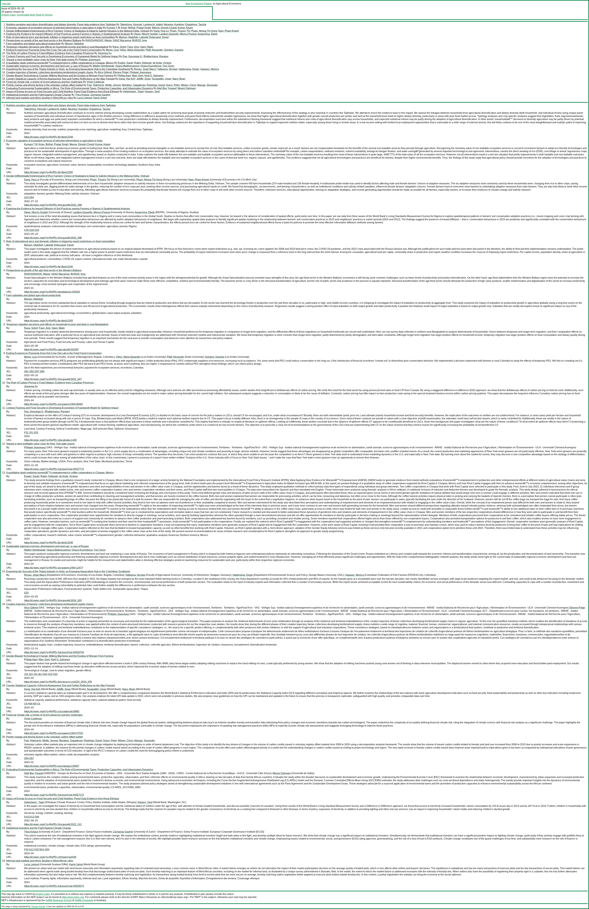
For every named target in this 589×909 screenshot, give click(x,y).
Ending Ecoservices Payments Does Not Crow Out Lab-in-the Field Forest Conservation (54, 50)
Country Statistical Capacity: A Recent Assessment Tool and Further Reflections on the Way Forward (60, 79)
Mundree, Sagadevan (134, 85)
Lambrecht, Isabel (153, 24)
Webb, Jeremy (113, 85)
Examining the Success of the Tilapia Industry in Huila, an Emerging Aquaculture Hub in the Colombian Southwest (68, 69)
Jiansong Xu (105, 53)
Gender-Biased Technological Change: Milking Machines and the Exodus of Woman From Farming (59, 75)
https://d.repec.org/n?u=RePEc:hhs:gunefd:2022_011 (53, 824)
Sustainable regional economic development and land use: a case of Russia (47, 66)
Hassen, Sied (152, 91)
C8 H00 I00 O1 (32, 703)
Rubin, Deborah (143, 63)
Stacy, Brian (178, 79)
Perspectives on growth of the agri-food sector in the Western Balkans (43, 40)
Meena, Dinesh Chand (164, 27)
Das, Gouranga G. (132, 56)
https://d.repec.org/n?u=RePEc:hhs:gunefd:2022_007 (53, 379)
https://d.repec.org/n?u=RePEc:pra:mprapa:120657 (51, 766)
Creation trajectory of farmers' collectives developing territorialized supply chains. (50, 72)
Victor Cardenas (95, 82)
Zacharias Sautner (100, 94)
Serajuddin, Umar (161, 79)
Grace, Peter (173, 85)
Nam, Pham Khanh (228, 31)
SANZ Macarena (122, 40)
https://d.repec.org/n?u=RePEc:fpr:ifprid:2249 (48, 137)
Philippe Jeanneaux (89, 59)
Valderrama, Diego (189, 69)
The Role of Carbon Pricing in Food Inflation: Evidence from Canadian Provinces (50, 53)
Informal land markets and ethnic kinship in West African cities (39, 98)
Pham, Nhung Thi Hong (204, 31)
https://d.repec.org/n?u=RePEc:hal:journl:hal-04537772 (54, 469)
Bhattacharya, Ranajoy (156, 56)
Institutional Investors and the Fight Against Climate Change (38, 94)
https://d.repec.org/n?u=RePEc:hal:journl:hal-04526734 (54, 652)
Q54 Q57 (29, 758)
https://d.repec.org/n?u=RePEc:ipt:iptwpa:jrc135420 (52, 292)
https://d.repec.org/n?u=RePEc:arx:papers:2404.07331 (53, 733)
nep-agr (6, 3)
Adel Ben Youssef (166, 88)
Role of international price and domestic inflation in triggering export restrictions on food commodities (60, 37)
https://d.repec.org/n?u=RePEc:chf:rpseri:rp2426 (50, 857)
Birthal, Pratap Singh (139, 27)
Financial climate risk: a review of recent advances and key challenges (44, 82)
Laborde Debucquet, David (154, 37)
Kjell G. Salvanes (153, 75)
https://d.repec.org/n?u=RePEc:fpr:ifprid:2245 (48, 320)
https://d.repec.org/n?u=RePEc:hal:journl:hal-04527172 (54, 795)
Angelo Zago (8, 15)
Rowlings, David (156, 85)
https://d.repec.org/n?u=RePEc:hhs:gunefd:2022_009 (53, 205)
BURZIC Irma (139, 40)
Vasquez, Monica (209, 69)
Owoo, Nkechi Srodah (146, 34)
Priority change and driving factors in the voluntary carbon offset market (44, 85)
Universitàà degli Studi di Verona (34, 15)
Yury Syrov (168, 66)
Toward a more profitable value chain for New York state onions (40, 59)
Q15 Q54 (29, 197)
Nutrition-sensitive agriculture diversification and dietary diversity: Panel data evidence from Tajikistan (61, 24)
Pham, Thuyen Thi (180, 31)
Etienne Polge (120, 72)
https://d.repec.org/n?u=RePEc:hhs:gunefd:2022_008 (53, 237)
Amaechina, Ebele (207, 34)
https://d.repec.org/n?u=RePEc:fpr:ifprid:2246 (48, 266)
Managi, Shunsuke (207, 85)
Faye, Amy (133, 47)
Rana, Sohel (119, 47)
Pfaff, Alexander (154, 50)
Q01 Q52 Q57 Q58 (34, 371)
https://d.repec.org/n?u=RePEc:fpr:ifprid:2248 (48, 542)
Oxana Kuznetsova (151, 66)
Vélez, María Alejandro (132, 50)
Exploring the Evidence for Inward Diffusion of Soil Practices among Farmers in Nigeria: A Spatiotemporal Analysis (68, 34)
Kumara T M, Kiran (117, 27)
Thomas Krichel (38, 906)
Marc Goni (137, 75)
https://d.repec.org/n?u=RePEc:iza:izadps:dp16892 (51, 711)
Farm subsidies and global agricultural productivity (33, 43)
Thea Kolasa (82, 94)
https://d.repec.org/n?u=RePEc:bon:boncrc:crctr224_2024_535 (58, 681)
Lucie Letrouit (84, 98)
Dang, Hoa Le (161, 31)
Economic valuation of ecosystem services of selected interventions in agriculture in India (54, 27)
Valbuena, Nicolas (167, 69)
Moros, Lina (112, 50)
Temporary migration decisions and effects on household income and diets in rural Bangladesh (57, 47)
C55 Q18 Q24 (31, 230)
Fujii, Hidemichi (95, 85)
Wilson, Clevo (188, 85)
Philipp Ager (124, 75)
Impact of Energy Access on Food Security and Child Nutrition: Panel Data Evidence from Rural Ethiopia (62, 91)
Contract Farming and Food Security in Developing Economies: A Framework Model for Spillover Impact (62, 56)
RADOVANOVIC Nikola (99, 40)
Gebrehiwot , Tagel (133, 91)
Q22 (26, 592)
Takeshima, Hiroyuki (131, 24)
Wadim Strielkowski (103, 66)
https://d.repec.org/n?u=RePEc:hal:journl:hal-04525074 (54, 886)
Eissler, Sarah (125, 63)
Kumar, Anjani (185, 27)
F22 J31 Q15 (31, 432)
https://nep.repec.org (73, 897)
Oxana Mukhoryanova (127, 66)
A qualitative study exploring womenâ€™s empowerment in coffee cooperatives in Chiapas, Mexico (60, 63)
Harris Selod (100, 98)
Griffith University (84, 900)
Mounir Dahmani (187, 88)
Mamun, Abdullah (128, 37)
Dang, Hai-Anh (127, 79)
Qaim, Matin (146, 47)
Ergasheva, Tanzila (195, 24)
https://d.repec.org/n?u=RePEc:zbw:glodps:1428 (50, 440)
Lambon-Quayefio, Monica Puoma (177, 34)
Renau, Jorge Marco (145, 69)
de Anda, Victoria (162, 63)
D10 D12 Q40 (31, 817)
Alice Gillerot (105, 72)
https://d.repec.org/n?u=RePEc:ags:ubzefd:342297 (51, 349)
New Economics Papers (198, 3)
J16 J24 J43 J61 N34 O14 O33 (41, 674)
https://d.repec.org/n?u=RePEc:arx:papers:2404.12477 (53, 567)
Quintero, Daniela (173, 50)
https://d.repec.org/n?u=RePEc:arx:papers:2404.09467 (53, 404)
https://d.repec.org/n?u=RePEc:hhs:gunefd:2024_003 (53, 600)
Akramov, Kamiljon (174, 24)
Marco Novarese (148, 897)
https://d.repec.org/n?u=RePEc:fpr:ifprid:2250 (48, 172)
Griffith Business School (58, 900)
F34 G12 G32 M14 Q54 (36, 849)
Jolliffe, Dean (143, 79)
